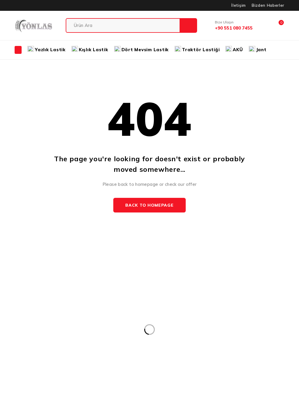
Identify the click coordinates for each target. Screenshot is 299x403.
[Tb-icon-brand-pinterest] (47, 350)
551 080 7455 (33, 323)
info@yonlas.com (22, 314)
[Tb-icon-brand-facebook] (7, 350)
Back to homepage (149, 205)
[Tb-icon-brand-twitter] (20, 350)
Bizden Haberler (268, 5)
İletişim (238, 5)
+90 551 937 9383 (28, 335)
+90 (9, 323)
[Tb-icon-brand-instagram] (34, 350)
